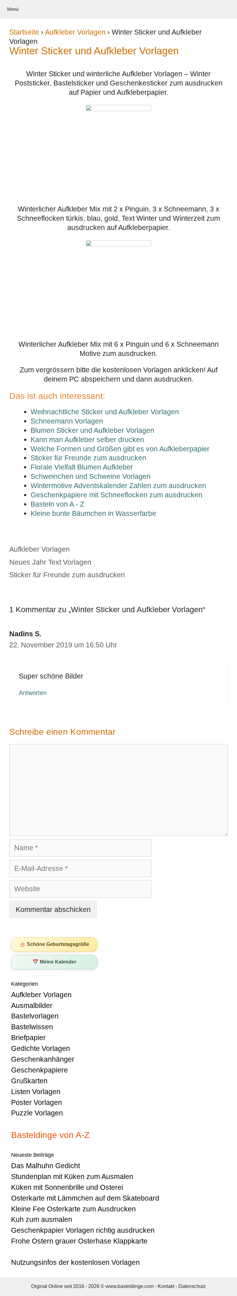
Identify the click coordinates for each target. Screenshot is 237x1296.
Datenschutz (192, 1286)
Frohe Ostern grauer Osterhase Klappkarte (79, 1241)
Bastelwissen (32, 1027)
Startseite (24, 32)
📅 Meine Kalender (54, 961)
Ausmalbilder (31, 1005)
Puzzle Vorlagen (37, 1113)
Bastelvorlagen (35, 1016)
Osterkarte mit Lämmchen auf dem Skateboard (85, 1198)
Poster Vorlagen (36, 1102)
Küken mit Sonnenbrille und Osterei (67, 1187)
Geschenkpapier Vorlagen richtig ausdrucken (83, 1230)
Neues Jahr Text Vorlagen (50, 562)
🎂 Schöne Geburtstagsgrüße (54, 944)
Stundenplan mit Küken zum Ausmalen (72, 1177)
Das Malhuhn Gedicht (45, 1166)
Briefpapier (28, 1038)
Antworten (33, 692)
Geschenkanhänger (42, 1059)
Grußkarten (29, 1081)
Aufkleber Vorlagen (75, 32)
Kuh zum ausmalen (41, 1219)
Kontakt (166, 1286)
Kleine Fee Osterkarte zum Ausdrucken (73, 1209)
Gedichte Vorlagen (40, 1048)
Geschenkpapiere (39, 1070)
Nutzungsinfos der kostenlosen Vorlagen (75, 1262)
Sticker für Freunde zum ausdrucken (67, 575)
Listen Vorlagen (35, 1092)
